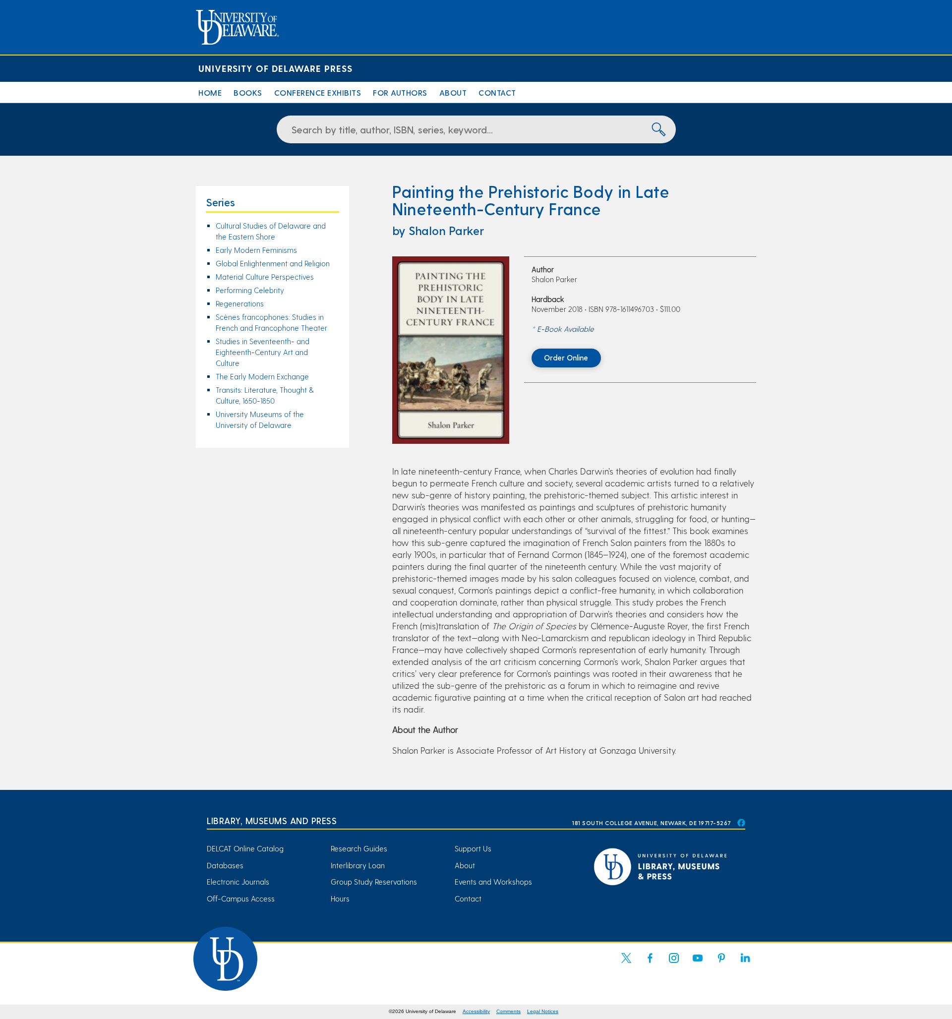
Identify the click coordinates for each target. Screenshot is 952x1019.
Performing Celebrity (250, 290)
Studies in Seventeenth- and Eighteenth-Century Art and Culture (262, 352)
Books (248, 92)
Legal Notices (542, 1011)
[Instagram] (674, 964)
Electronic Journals (238, 881)
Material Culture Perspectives (265, 276)
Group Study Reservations (374, 881)
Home (210, 92)
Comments (508, 1011)
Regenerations (240, 303)
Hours (340, 898)
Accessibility (476, 1011)
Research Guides (359, 848)
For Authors (400, 92)
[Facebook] (650, 964)
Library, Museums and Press (272, 820)
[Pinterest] (721, 964)
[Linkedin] (745, 964)
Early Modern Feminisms (256, 249)
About (453, 92)
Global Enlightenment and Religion (273, 263)
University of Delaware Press (275, 68)
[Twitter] (626, 964)
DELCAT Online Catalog (245, 848)
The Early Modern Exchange (262, 376)
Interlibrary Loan (358, 865)
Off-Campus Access (241, 898)
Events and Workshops (493, 881)
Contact (497, 92)
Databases (225, 865)
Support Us (473, 848)
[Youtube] (698, 964)
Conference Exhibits (317, 92)
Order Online (566, 357)
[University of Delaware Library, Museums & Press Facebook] (740, 822)
